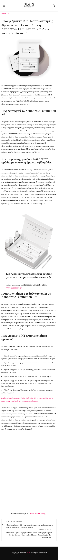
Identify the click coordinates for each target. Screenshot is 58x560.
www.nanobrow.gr (14, 288)
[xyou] (29, 5)
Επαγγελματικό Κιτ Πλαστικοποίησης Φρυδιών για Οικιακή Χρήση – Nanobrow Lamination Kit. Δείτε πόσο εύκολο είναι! (27, 26)
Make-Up (5, 13)
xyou (28, 553)
